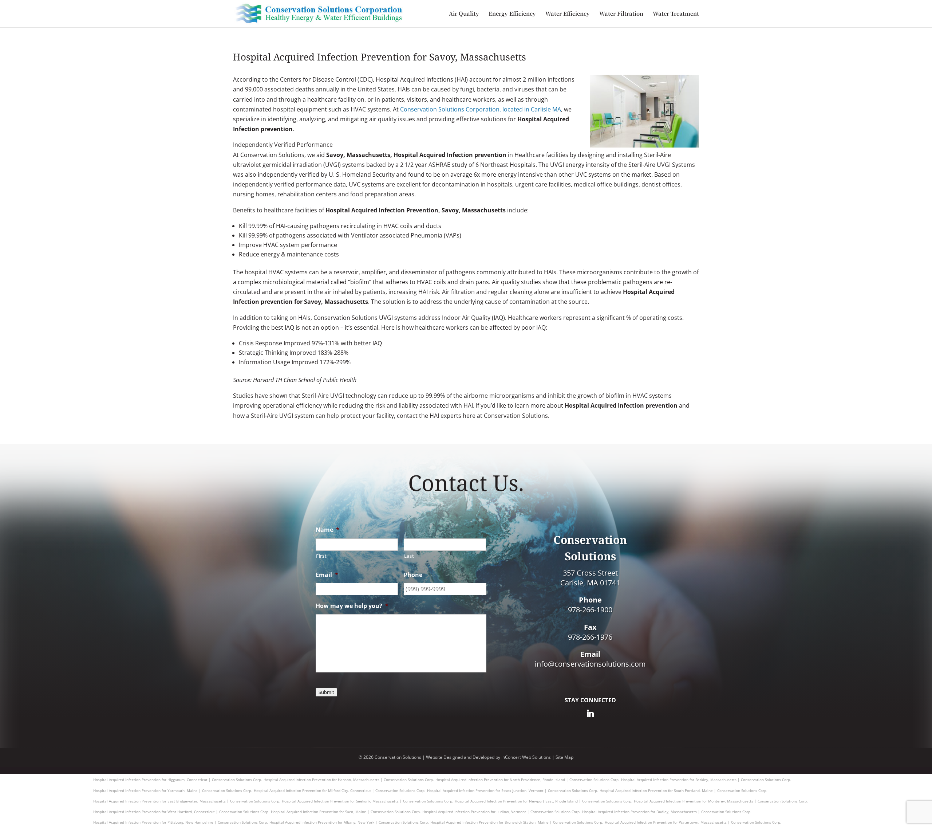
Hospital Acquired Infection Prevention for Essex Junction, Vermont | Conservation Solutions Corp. (512, 790)
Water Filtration (621, 14)
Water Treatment (676, 14)
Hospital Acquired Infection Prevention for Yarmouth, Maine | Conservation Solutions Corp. (172, 790)
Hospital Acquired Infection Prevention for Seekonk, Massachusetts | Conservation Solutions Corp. (367, 801)
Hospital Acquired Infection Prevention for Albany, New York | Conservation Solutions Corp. (349, 822)
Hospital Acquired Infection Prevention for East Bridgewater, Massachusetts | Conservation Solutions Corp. (186, 801)
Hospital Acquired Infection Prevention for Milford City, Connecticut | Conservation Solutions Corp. (340, 790)
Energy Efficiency (512, 14)
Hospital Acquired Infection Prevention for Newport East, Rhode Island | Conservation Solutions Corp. (543, 801)
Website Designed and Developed (460, 757)
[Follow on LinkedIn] (590, 714)
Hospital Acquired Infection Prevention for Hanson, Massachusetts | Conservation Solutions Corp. (349, 779)
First (321, 556)
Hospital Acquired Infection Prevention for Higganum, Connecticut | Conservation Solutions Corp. (177, 779)
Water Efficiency (567, 14)
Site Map (564, 757)
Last (409, 556)
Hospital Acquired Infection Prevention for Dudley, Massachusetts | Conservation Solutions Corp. (666, 811)
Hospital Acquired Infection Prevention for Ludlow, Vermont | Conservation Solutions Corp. (501, 811)
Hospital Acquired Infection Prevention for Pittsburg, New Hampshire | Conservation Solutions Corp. (180, 822)
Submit (326, 692)
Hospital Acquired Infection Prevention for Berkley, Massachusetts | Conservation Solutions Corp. (706, 779)
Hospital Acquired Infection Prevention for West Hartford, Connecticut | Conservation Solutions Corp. (181, 811)
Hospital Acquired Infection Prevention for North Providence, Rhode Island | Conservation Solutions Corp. (527, 779)
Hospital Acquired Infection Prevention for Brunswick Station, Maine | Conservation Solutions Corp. (516, 822)
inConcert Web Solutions (526, 757)
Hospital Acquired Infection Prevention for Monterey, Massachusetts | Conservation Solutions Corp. (721, 801)
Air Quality (464, 14)
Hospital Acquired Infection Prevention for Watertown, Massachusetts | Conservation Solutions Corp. (693, 822)
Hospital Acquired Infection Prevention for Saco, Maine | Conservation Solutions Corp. (346, 811)
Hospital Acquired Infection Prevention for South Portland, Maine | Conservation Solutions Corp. (683, 790)
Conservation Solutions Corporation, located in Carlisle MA (480, 109)
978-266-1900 (590, 610)
